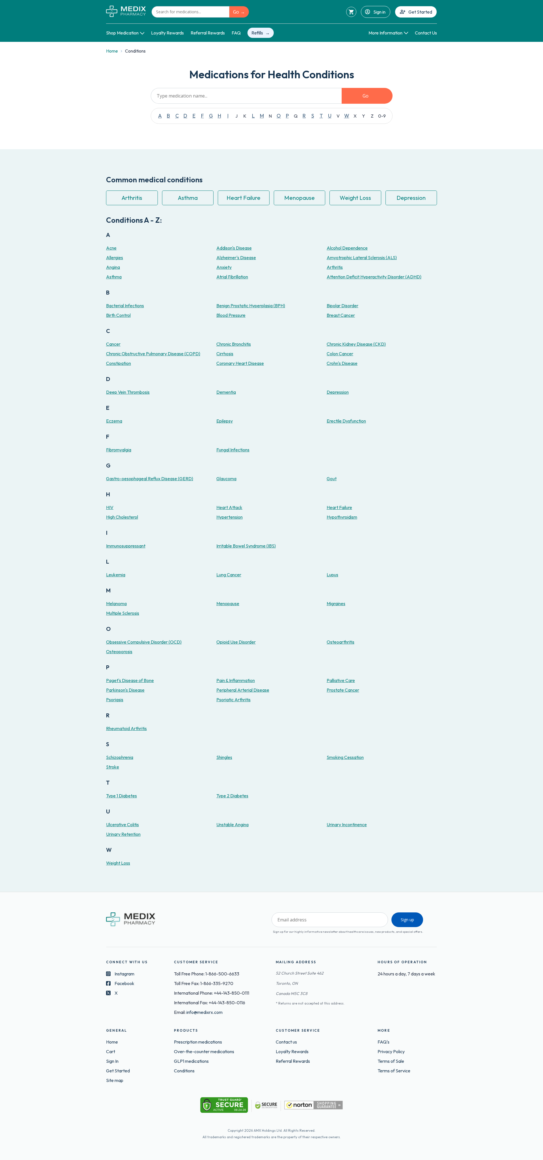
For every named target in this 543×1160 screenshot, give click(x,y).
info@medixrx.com (204, 1012)
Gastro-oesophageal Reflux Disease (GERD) (149, 478)
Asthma (188, 197)
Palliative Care (341, 680)
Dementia (226, 392)
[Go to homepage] (126, 12)
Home (112, 51)
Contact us (286, 1042)
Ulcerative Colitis (122, 824)
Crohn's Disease (342, 363)
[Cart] (351, 12)
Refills (257, 33)
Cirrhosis (224, 353)
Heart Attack (229, 507)
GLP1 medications (191, 1061)
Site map (114, 1080)
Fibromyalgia (118, 450)
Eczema (114, 421)
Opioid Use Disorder (236, 642)
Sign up (407, 919)
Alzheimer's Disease (236, 257)
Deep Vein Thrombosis (128, 392)
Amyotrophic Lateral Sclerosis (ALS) (362, 257)
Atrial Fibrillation (232, 277)
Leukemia (115, 574)
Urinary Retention (123, 834)
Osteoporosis (119, 651)
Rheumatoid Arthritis (126, 728)
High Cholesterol (122, 517)
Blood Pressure (230, 315)
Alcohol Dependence (347, 248)
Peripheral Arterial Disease (242, 690)
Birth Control (118, 315)
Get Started (420, 12)
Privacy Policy (391, 1051)
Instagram (124, 974)
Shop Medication (122, 33)
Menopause (299, 197)
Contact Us (426, 33)
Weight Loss (355, 197)
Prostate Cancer (343, 690)
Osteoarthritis (340, 642)
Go (236, 12)
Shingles (224, 757)
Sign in (379, 12)
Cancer (113, 344)
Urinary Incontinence (347, 824)
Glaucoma (226, 478)
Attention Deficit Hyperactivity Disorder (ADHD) (374, 277)
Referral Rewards (208, 33)
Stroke (112, 767)
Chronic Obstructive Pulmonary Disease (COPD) (153, 353)
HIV (109, 507)
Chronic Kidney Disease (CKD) (356, 344)
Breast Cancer (341, 315)
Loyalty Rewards (167, 33)
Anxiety (224, 267)
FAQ (236, 33)
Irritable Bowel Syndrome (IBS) (246, 546)
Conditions (184, 1071)
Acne (111, 248)
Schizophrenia (119, 757)
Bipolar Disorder (342, 305)
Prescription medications (198, 1042)
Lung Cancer (228, 574)
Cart (110, 1051)
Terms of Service (394, 1071)
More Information (385, 32)
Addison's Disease (234, 248)
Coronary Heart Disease (240, 363)
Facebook (124, 983)
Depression (411, 197)
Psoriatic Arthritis (233, 699)
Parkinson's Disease (125, 690)
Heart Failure (243, 197)
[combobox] (190, 12)
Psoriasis (114, 699)
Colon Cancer (340, 353)
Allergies (114, 257)
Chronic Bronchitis (233, 344)
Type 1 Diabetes (121, 795)
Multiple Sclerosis (122, 613)
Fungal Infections (232, 450)
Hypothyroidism (342, 517)
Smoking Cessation (345, 757)
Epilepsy (224, 421)
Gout (332, 478)
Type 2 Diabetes (232, 795)
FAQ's (383, 1042)
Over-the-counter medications (204, 1051)
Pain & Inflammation (235, 680)
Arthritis (132, 197)
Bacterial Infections (125, 305)
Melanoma (116, 603)
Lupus (332, 574)
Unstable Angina (232, 824)
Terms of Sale (391, 1061)
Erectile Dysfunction (346, 421)
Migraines (336, 603)
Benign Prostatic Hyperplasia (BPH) (250, 305)
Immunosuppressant (125, 546)
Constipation (118, 363)
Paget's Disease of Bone (130, 680)
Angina (113, 267)
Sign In (112, 1061)
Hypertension (229, 517)
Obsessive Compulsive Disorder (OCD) (144, 642)
